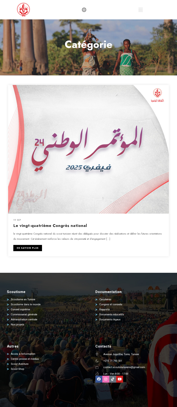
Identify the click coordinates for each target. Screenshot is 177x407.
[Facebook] (98, 379)
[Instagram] (105, 379)
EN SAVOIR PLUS (28, 248)
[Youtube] (119, 379)
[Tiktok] (112, 379)
